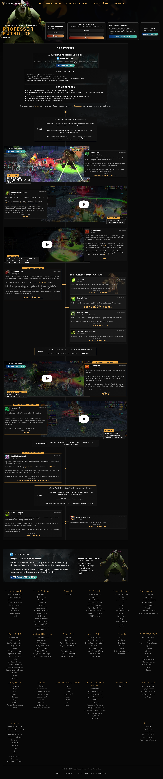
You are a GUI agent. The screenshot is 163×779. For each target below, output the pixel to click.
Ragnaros (121, 654)
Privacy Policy (87, 769)
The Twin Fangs (15, 611)
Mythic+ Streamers (148, 735)
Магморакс (41, 702)
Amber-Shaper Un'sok (15, 665)
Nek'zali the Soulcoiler (14, 597)
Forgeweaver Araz (148, 603)
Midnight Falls (95, 616)
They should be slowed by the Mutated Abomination (22, 203)
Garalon (14, 659)
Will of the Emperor (14, 651)
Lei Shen (121, 624)
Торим (15, 751)
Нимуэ (15, 700)
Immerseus (41, 594)
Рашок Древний (41, 697)
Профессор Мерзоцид (95, 705)
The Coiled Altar (15, 613)
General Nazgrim (41, 613)
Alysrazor (121, 646)
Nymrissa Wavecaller (15, 594)
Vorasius (95, 597)
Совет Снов (15, 694)
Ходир (15, 753)
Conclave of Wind (148, 638)
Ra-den (121, 627)
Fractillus (148, 608)
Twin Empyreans (121, 621)
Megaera (121, 605)
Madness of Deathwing (68, 656)
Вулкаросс (15, 691)
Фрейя (15, 748)
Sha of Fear (15, 678)
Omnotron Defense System (148, 643)
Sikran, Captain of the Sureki (94, 643)
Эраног (68, 686)
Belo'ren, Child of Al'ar (95, 613)
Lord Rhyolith (121, 640)
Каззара (41, 686)
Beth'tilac (121, 643)
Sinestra (148, 670)
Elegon (14, 648)
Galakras (41, 605)
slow (105, 255)
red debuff (52, 467)
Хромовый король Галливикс (41, 656)
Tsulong (14, 673)
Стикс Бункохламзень (41, 646)
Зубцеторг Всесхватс (41, 648)
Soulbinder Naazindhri (148, 600)
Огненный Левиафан (14, 726)
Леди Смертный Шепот (95, 691)
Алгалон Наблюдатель (15, 762)
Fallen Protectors (41, 597)
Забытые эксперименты (41, 691)
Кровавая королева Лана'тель (95, 710)
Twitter (79, 773)
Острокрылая (15, 732)
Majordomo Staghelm (121, 651)
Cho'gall (148, 667)
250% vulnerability (40, 282)
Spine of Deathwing (68, 654)
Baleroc (121, 648)
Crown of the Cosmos (95, 608)
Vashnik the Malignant (14, 603)
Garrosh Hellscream (41, 630)
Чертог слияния (41, 689)
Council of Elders (121, 600)
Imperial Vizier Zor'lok (15, 654)
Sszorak (14, 608)
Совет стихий (68, 694)
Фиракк (14, 708)
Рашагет (68, 705)
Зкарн (41, 700)
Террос (68, 689)
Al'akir (148, 640)
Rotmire (68, 594)
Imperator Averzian (94, 594)
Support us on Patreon (64, 773)
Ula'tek (14, 616)
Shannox (121, 638)
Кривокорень (15, 686)
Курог (68, 700)
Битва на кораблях (94, 694)
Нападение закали (41, 694)
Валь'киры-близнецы (148, 694)
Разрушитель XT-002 (15, 735)
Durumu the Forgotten (121, 611)
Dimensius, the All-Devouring (148, 613)
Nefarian (148, 656)
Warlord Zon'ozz (68, 640)
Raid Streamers (148, 737)
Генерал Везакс (14, 756)
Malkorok (41, 616)
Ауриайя (15, 743)
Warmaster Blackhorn (68, 651)
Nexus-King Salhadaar (148, 611)
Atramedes (148, 648)
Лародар (15, 697)
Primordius (121, 613)
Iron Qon (121, 619)
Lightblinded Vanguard (94, 605)
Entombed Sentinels (15, 600)
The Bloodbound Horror (95, 640)
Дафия (68, 697)
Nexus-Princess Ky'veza (95, 651)
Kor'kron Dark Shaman (41, 611)
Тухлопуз (95, 700)
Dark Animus (121, 616)
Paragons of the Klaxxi (41, 627)
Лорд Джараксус (148, 689)
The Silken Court (94, 654)
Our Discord (90, 773)
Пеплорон (14, 702)
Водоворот (78, 106)
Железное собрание (15, 737)
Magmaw (148, 646)
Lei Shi (15, 675)
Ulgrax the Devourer (94, 638)
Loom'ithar (148, 597)
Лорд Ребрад (94, 689)
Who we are (102, 773)
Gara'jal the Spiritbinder (15, 643)
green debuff (29, 467)
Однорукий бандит (41, 651)
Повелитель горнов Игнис (14, 729)
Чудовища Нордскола (148, 686)
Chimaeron (148, 651)
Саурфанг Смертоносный (95, 697)
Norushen (41, 600)
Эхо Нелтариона (41, 705)
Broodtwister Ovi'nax (95, 648)
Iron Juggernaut (41, 608)
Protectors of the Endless (14, 670)
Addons (148, 726)
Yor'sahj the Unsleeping (68, 643)
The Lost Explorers (15, 605)
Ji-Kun (121, 608)
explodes (105, 245)
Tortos (121, 603)
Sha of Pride (41, 603)
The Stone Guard (14, 638)
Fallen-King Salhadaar (95, 603)
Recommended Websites (148, 740)
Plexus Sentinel (148, 594)
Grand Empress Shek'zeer (15, 667)
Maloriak (148, 654)
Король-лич (95, 718)
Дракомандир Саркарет (41, 708)
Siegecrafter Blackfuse (41, 624)
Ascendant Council (148, 665)
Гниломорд (95, 702)
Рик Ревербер (41, 643)
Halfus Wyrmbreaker (148, 659)
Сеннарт (68, 691)
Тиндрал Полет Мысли (15, 705)
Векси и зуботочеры (41, 638)
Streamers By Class (148, 732)
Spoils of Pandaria (41, 619)
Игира (15, 689)
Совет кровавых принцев (95, 708)
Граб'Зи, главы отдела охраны (41, 654)
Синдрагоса (95, 716)
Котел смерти (41, 640)
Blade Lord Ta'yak (15, 656)
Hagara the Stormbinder (68, 646)
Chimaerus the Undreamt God (95, 611)
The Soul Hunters (148, 605)
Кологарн (14, 740)
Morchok (68, 638)
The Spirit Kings (15, 646)
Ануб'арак (148, 697)
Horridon (121, 597)
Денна (68, 702)
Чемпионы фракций (148, 691)
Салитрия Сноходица (94, 713)
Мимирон (15, 745)
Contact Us (97, 769)
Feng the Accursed (15, 640)
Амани (36, 106)
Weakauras (148, 729)
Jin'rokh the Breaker (121, 594)
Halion (121, 686)
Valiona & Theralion (148, 662)
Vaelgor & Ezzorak (95, 600)
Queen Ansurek (95, 656)
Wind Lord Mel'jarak (14, 662)
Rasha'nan (94, 646)
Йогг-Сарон (15, 759)
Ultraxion (68, 648)
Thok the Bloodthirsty (41, 621)
